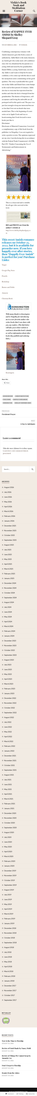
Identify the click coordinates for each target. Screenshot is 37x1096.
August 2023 (9, 660)
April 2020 (8, 852)
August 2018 (9, 947)
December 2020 (10, 813)
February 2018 (9, 976)
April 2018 (8, 966)
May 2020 (8, 847)
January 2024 (9, 636)
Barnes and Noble (8, 287)
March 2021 (8, 799)
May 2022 (8, 732)
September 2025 (10, 540)
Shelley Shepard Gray (23, 403)
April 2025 (8, 564)
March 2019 (8, 914)
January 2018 (9, 981)
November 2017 (10, 990)
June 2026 (8, 497)
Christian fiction (22, 396)
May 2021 (8, 789)
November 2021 (10, 760)
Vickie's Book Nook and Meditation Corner (18, 6)
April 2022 (8, 737)
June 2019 (8, 899)
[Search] (32, 11)
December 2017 (10, 986)
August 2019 (9, 890)
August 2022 (9, 717)
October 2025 (9, 535)
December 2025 (10, 526)
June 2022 (8, 727)
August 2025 (9, 545)
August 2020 (9, 832)
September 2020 (10, 828)
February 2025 (9, 574)
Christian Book (7, 298)
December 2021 (10, 756)
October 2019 (9, 880)
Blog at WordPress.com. (18, 1091)
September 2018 (10, 943)
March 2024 (8, 626)
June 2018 (8, 957)
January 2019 (9, 923)
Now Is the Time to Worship (12, 1041)
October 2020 (9, 823)
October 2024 (9, 593)
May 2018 (8, 962)
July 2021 (7, 780)
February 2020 (9, 861)
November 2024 (10, 588)
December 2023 (10, 641)
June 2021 (8, 784)
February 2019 (9, 919)
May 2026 (8, 502)
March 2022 (8, 741)
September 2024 (10, 598)
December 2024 (10, 583)
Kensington (10, 372)
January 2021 (9, 808)
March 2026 (8, 511)
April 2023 (8, 679)
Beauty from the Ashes (10, 1073)
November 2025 (10, 530)
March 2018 (8, 971)
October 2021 (9, 765)
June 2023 (8, 669)
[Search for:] (18, 469)
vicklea (24, 45)
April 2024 (8, 622)
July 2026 (7, 492)
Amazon (5, 293)
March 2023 (8, 684)
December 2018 (10, 928)
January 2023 (9, 693)
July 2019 (7, 895)
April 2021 (8, 794)
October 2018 (9, 938)
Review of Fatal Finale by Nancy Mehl (16, 1048)
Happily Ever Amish (20, 399)
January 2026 (9, 521)
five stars (7, 399)
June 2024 (8, 612)
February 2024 (9, 631)
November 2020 (10, 818)
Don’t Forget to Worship (11, 1065)
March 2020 (8, 856)
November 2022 (10, 703)
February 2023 (9, 689)
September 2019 (10, 885)
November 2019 (10, 875)
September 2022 (10, 713)
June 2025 (8, 554)
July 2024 (7, 607)
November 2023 (10, 645)
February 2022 (9, 746)
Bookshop (5, 281)
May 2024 (8, 617)
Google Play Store (8, 270)
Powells (4, 276)
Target (4, 265)
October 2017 (9, 995)
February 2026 (9, 516)
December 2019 (10, 871)
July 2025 (7, 550)
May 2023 (8, 674)
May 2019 (8, 904)
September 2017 (10, 1000)
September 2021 (10, 770)
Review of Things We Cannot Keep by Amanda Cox (16, 1057)
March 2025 (8, 569)
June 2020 (8, 842)
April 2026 (8, 507)
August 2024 (9, 602)
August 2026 (9, 487)
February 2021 (9, 804)
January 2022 (9, 751)
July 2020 (7, 837)
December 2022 (10, 698)
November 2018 (10, 933)
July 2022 (7, 722)
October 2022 (9, 708)
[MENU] (4, 11)
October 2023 (9, 650)
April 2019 (8, 909)
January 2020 (9, 866)
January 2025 (9, 578)
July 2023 (7, 665)
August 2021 (9, 775)
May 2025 (8, 559)
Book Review (8, 396)
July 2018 (7, 952)
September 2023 (10, 655)
